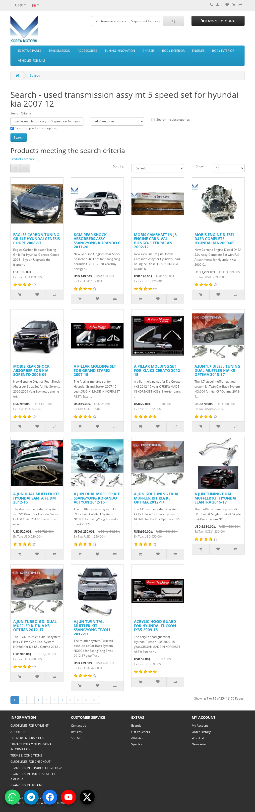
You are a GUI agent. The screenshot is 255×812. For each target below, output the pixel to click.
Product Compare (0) (24, 159)
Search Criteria (20, 113)
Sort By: (118, 166)
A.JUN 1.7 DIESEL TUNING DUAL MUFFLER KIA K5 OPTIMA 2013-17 (217, 370)
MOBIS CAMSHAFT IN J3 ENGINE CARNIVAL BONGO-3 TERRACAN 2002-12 (155, 241)
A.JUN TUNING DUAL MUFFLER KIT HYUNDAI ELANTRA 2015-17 (215, 498)
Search (35, 75)
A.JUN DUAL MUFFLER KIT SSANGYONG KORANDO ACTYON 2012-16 (97, 498)
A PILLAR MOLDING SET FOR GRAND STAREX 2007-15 (95, 370)
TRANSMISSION (59, 51)
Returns (76, 732)
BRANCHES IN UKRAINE (26, 785)
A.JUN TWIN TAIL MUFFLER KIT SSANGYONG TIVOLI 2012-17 (92, 627)
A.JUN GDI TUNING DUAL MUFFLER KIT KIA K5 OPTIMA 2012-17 (156, 498)
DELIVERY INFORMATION (27, 738)
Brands (136, 725)
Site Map (77, 738)
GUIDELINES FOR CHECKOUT (30, 762)
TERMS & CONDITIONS (26, 755)
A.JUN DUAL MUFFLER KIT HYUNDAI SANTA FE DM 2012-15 (36, 498)
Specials (137, 744)
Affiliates (137, 738)
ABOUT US (17, 732)
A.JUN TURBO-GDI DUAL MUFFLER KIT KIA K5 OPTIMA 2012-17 (35, 625)
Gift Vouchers (140, 732)
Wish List (198, 738)
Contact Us (78, 725)
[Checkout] (240, 5)
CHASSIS (148, 51)
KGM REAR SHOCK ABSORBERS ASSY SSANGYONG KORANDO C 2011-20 (97, 241)
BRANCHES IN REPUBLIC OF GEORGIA (36, 768)
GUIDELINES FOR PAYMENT (29, 725)
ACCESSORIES (87, 51)
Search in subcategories (173, 119)
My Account (200, 725)
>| (95, 700)
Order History (201, 732)
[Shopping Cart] (233, 5)
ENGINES (198, 51)
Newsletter (199, 744)
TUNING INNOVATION (120, 51)
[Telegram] (31, 797)
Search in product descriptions (36, 128)
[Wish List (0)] (227, 5)
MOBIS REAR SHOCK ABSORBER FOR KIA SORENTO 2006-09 (31, 370)
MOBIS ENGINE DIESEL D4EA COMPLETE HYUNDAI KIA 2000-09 (214, 238)
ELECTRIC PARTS (29, 51)
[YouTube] (68, 797)
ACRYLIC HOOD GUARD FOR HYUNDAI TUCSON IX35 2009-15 (155, 625)
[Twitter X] (87, 797)
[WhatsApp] (12, 797)
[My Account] (219, 5)
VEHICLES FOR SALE (32, 60)
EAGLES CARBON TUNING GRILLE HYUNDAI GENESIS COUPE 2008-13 (36, 238)
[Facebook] (49, 797)
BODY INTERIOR (223, 51)
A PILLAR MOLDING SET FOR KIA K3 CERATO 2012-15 (157, 370)
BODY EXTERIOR (173, 51)
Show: (200, 166)
